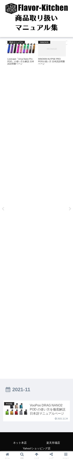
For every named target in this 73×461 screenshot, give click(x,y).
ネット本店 (20, 442)
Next (70, 209)
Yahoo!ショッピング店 (36, 448)
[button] (65, 329)
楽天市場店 (53, 442)
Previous (3, 209)
